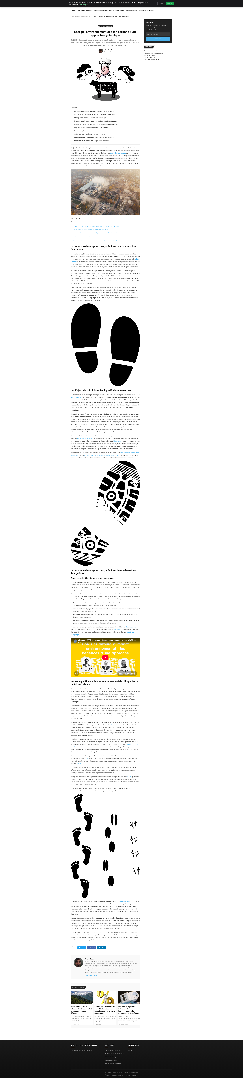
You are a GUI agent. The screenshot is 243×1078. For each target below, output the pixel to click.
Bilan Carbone (76, 397)
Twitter (82, 947)
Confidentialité (126, 1075)
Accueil (74, 10)
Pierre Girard (89, 959)
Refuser (161, 4)
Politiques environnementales (103, 10)
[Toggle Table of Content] (72, 222)
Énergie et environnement (146, 10)
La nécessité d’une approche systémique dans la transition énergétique (96, 233)
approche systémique (118, 153)
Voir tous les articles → (91, 975)
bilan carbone (118, 441)
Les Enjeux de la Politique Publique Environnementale (90, 229)
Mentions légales (116, 1075)
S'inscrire (158, 39)
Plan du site (135, 1075)
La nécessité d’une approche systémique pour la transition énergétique (96, 226)
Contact (130, 1050)
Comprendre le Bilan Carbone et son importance (91, 237)
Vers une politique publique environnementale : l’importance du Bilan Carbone (98, 241)
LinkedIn (103, 947)
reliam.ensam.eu (130, 627)
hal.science (117, 629)
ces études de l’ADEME (84, 438)
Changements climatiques (85, 10)
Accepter (169, 4)
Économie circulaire (131, 10)
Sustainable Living (118, 10)
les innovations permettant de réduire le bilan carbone (102, 455)
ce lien (86, 758)
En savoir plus (83, 5)
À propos (107, 1075)
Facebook (92, 947)
